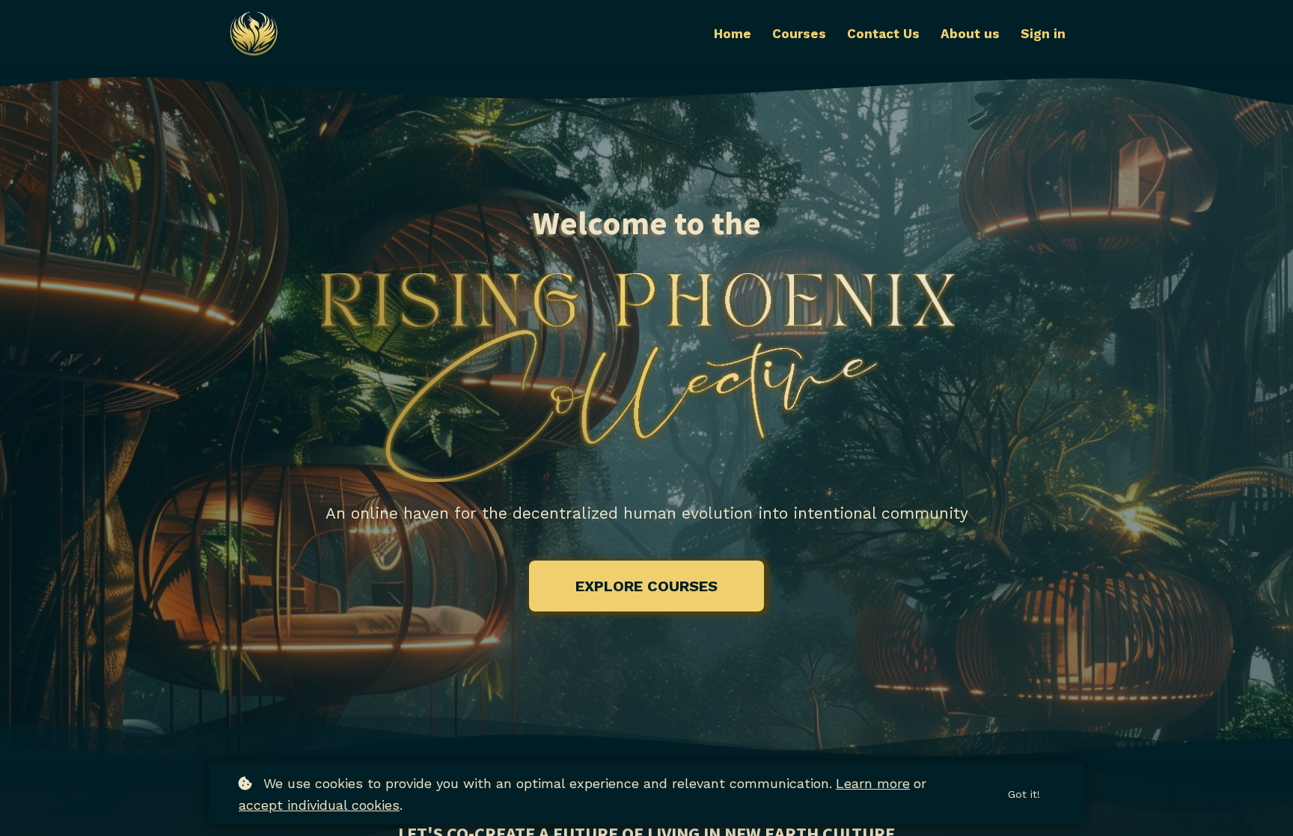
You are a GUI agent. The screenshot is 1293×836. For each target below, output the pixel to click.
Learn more (873, 783)
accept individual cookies (319, 805)
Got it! (1024, 794)
